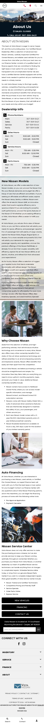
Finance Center (10, 63)
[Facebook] (19, 644)
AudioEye (28, 698)
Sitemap (34, 693)
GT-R (12, 213)
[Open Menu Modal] (41, 6)
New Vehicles (22, 600)
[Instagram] (24, 644)
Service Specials (12, 588)
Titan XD (37, 278)
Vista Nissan (6, 98)
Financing (22, 607)
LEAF (25, 202)
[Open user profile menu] (36, 720)
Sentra (18, 199)
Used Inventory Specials (29, 297)
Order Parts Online (13, 591)
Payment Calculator (13, 503)
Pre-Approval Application (15, 500)
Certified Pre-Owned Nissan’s (13, 288)
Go (38, 629)
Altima (25, 199)
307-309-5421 (33, 119)
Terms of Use (17, 698)
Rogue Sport (32, 235)
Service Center (19, 74)
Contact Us (22, 614)
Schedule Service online (29, 570)
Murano (5, 237)
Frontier (5, 270)
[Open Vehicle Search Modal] (36, 6)
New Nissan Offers (26, 294)
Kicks (18, 235)
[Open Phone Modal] (25, 6)
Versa (12, 199)
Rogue (23, 235)
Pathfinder (31, 246)
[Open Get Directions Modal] (30, 6)
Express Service (12, 594)
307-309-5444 (32, 124)
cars (10, 194)
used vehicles (30, 285)
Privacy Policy (11, 693)
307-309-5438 (32, 127)
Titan (30, 278)
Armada (5, 249)
